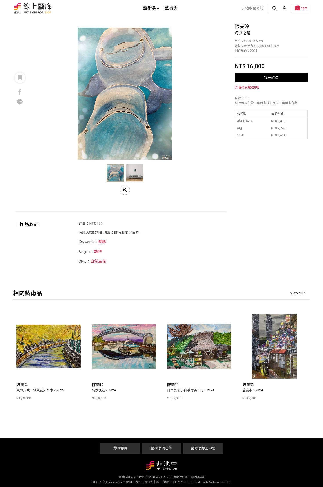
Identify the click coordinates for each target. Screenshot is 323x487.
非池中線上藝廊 (48, 8)
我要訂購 (271, 77)
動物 (98, 251)
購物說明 (120, 448)
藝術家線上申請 (203, 448)
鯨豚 (102, 241)
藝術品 (149, 8)
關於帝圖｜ (182, 477)
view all (296, 293)
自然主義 (98, 261)
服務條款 (198, 477)
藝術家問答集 (161, 448)
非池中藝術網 (252, 8)
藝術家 (171, 8)
